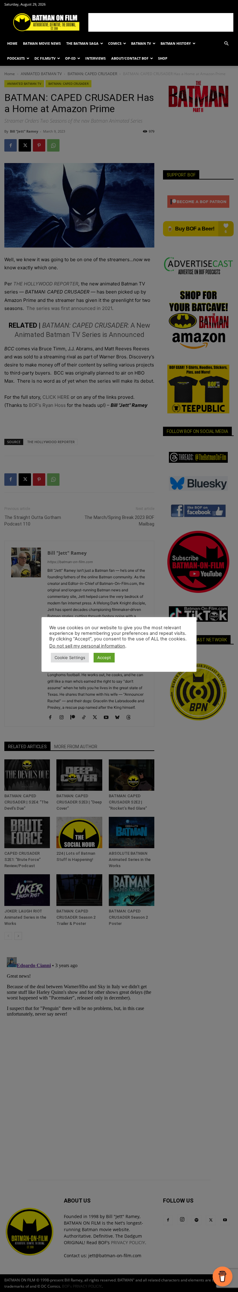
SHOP (162, 58)
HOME (12, 43)
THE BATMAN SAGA (82, 43)
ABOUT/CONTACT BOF (129, 58)
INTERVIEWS (95, 58)
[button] (226, 44)
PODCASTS (16, 58)
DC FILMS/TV (44, 58)
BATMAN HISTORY (176, 43)
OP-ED (70, 58)
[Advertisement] (160, 22)
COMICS (114, 43)
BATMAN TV (141, 43)
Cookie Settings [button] (70, 657)
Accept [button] (104, 657)
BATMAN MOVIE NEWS (42, 43)
